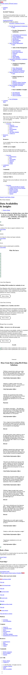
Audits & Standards (17, 69)
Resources (5, 135)
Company (5, 100)
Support (2, 197)
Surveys (14, 81)
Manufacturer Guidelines (18, 70)
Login (5, 197)
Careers (5, 632)
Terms (4, 667)
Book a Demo (10, 197)
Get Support (3, 571)
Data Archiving (16, 94)
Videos (5, 646)
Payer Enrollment (16, 36)
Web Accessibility (7, 669)
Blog (4, 643)
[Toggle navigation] (0, 5)
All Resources (6, 641)
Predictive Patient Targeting (19, 82)
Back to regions (8, 613)
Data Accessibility (16, 95)
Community (6, 165)
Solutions (5, 7)
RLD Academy (7, 653)
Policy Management (17, 68)
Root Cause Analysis (17, 52)
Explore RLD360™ (8, 20)
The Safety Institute (8, 634)
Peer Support (15, 42)
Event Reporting (16, 50)
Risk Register (15, 56)
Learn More (3, 229)
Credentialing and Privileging (19, 35)
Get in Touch (3, 557)
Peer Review (15, 39)
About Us (5, 627)
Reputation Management (18, 83)
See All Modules (7, 621)
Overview (8, 123)
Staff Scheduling (16, 40)
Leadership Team (7, 628)
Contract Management (17, 37)
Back (4, 9)
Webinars (5, 644)
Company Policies (7, 666)
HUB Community (7, 652)
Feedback (14, 53)
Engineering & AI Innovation (10, 635)
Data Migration (16, 92)
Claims (14, 55)
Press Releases (6, 631)
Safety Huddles (16, 57)
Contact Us (6, 662)
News (4, 630)
